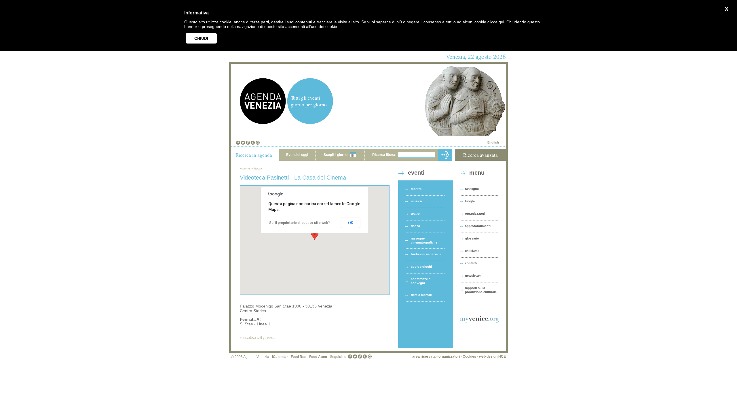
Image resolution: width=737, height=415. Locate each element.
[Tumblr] (253, 142)
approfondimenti (478, 226)
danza (415, 226)
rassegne (472, 188)
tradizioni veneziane (426, 254)
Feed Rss (298, 357)
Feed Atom (318, 357)
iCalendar (280, 357)
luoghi (258, 168)
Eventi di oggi (297, 155)
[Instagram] (258, 142)
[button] (314, 234)
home (246, 168)
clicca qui (495, 22)
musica (416, 201)
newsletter (473, 275)
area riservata (424, 356)
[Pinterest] (248, 142)
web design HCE (492, 356)
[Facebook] (238, 142)
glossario (472, 238)
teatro (415, 213)
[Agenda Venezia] (263, 122)
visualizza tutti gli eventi (259, 337)
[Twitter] (243, 142)
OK (350, 222)
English (493, 142)
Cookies (469, 356)
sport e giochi (421, 266)
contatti (471, 263)
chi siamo (472, 250)
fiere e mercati (421, 295)
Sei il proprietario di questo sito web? (299, 223)
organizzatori (475, 213)
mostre (416, 188)
